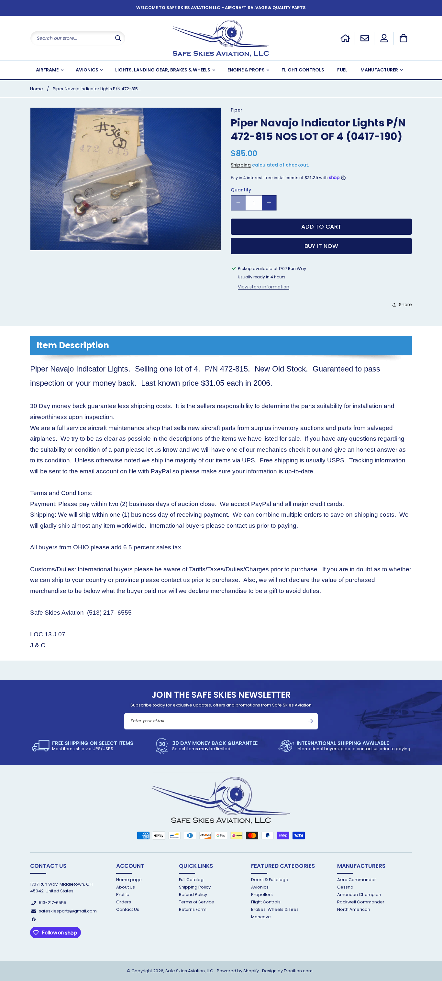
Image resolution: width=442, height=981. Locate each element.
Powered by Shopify (238, 971)
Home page (129, 880)
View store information (263, 286)
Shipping (241, 165)
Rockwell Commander (360, 902)
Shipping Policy (195, 887)
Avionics (260, 887)
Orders (123, 902)
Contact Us (127, 910)
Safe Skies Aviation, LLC (189, 971)
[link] (82, 746)
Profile (122, 894)
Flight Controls (266, 902)
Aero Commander (356, 880)
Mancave (261, 917)
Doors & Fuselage (269, 880)
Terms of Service (196, 902)
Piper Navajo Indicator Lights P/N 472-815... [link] (97, 89)
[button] (403, 38)
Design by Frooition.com (287, 971)
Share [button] (405, 304)
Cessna (345, 887)
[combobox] (77, 38)
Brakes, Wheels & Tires (275, 910)
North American (353, 910)
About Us (125, 887)
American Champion (359, 894)
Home (36, 89)
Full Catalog (191, 880)
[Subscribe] (311, 721)
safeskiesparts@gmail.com (68, 911)
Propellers (262, 894)
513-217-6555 (52, 903)
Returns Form (192, 910)
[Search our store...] (118, 38)
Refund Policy (193, 894)
